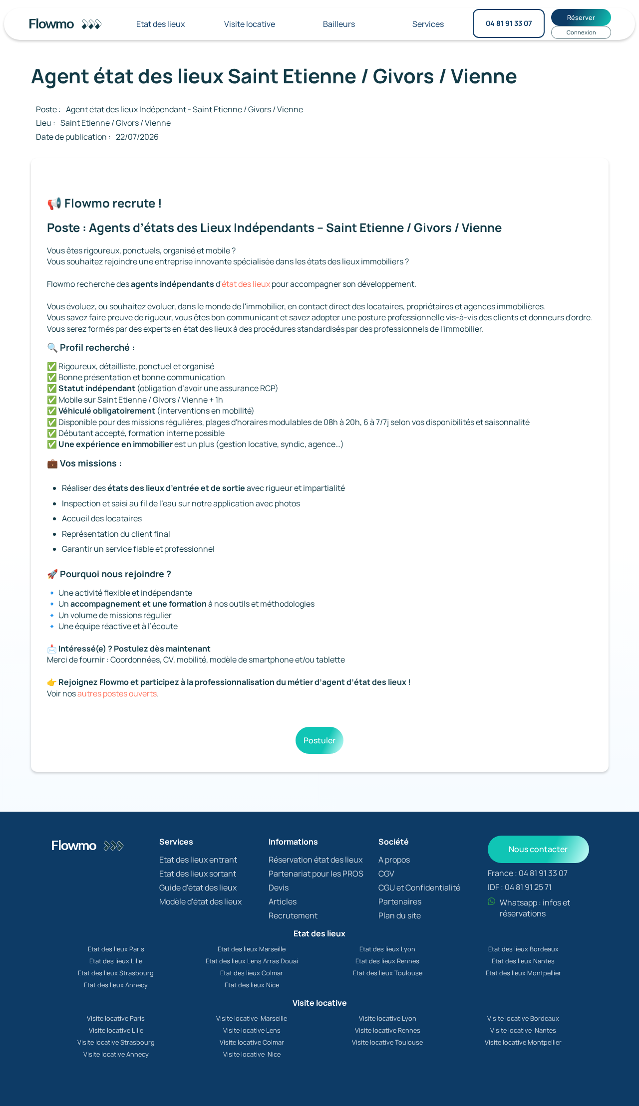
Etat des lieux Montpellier (523, 973)
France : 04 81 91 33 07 (528, 873)
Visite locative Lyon (387, 1018)
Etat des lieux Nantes (523, 961)
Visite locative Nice (252, 1054)
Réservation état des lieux (315, 860)
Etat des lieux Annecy (116, 985)
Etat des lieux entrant (198, 860)
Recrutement (293, 915)
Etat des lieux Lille (115, 961)
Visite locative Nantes (523, 1030)
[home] (68, 24)
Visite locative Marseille (251, 1018)
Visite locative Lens (252, 1030)
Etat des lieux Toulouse (387, 973)
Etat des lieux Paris (116, 949)
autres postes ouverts (117, 693)
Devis (279, 887)
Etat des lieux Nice (252, 985)
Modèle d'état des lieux (200, 901)
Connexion (581, 32)
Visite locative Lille (116, 1030)
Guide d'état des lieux (198, 887)
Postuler (319, 740)
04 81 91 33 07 (509, 23)
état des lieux (246, 283)
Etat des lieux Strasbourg (116, 973)
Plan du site (399, 915)
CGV (386, 874)
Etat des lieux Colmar (251, 973)
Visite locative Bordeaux (523, 1018)
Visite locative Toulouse (387, 1042)
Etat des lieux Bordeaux (523, 949)
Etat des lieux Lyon (387, 949)
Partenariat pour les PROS (316, 874)
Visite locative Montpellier (523, 1042)
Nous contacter (538, 849)
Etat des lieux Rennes (387, 961)
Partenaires (399, 901)
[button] (160, 24)
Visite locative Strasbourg (116, 1042)
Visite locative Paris (116, 1018)
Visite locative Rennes (387, 1030)
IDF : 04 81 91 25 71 (520, 887)
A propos (394, 860)
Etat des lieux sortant (197, 874)
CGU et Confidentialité (419, 887)
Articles (283, 901)
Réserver (581, 17)
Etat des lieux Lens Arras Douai (252, 961)
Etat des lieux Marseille (252, 949)
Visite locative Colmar (252, 1042)
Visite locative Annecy (116, 1054)
